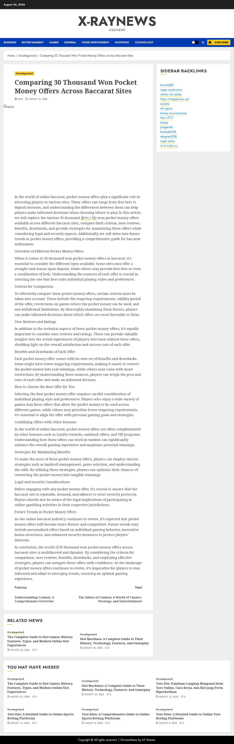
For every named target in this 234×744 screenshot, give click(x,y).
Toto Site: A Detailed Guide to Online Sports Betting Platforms (40, 716)
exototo (165, 104)
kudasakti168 (168, 132)
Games (54, 42)
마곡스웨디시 (169, 146)
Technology (144, 42)
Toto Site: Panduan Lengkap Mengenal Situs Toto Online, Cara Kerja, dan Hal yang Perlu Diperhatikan (189, 688)
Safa (20, 99)
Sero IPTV (166, 118)
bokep (164, 122)
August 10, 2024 (38, 99)
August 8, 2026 (94, 723)
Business (10, 42)
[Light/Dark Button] (195, 42)
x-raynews (117, 21)
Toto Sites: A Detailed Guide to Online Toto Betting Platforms (188, 716)
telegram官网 (168, 136)
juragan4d (166, 127)
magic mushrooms (171, 90)
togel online (167, 141)
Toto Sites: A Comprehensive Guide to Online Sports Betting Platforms (116, 716)
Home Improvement (96, 42)
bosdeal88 (166, 85)
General (70, 42)
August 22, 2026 (93, 648)
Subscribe (221, 42)
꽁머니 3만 (89, 218)
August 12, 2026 (168, 696)
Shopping (122, 42)
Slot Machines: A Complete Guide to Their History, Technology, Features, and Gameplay (114, 641)
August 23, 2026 (20, 650)
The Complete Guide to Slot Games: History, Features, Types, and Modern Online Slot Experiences (40, 641)
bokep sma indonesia (173, 113)
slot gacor (166, 108)
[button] (203, 42)
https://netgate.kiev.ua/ (174, 99)
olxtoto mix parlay (171, 94)
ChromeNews (128, 740)
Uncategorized (24, 73)
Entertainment (33, 42)
